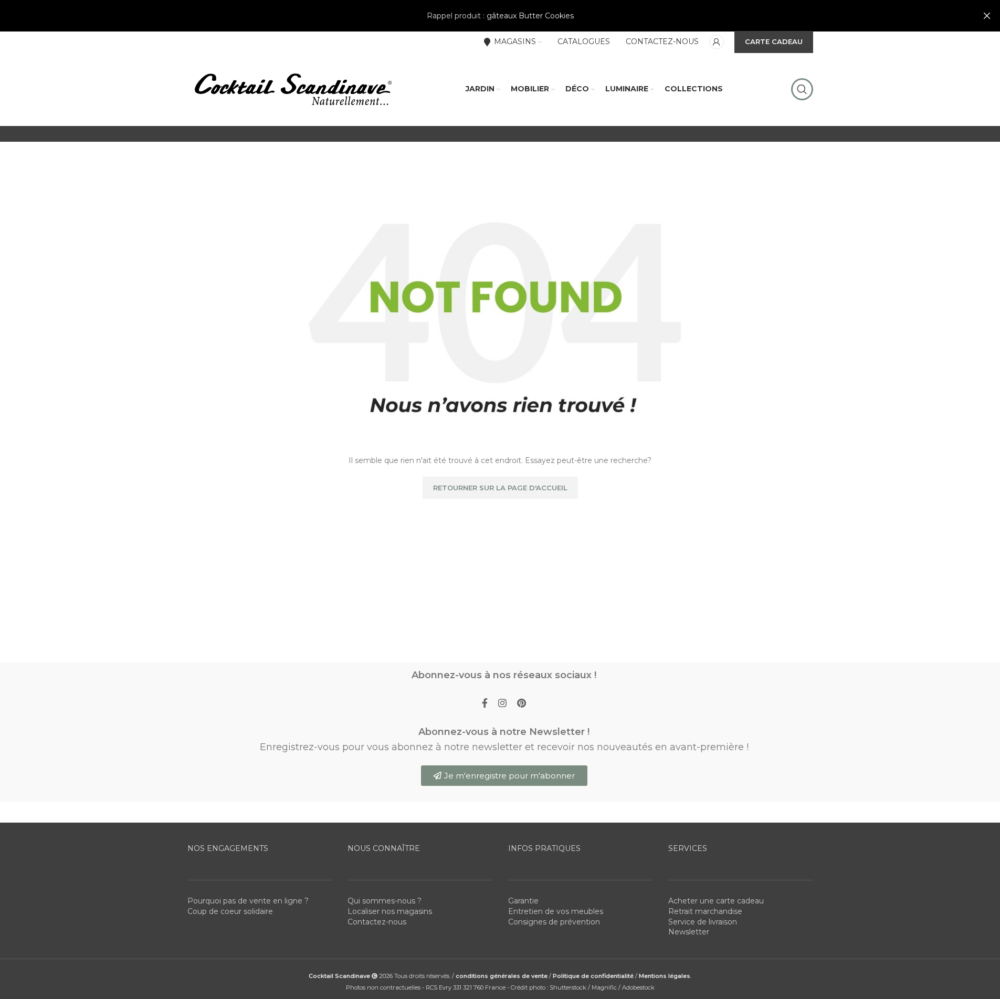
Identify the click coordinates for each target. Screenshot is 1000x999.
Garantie (523, 901)
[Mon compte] (716, 41)
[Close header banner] (987, 15)
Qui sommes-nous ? (385, 901)
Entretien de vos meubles (555, 911)
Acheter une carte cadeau (716, 901)
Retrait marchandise (705, 911)
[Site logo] (292, 88)
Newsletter (688, 932)
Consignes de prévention (554, 922)
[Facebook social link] (485, 703)
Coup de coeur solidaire (230, 911)
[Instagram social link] (502, 703)
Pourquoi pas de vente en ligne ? (248, 901)
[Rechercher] (802, 89)
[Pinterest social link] (521, 703)
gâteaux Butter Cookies (530, 15)
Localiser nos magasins (390, 911)
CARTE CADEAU (774, 41)
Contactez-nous (377, 922)
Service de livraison (702, 922)
